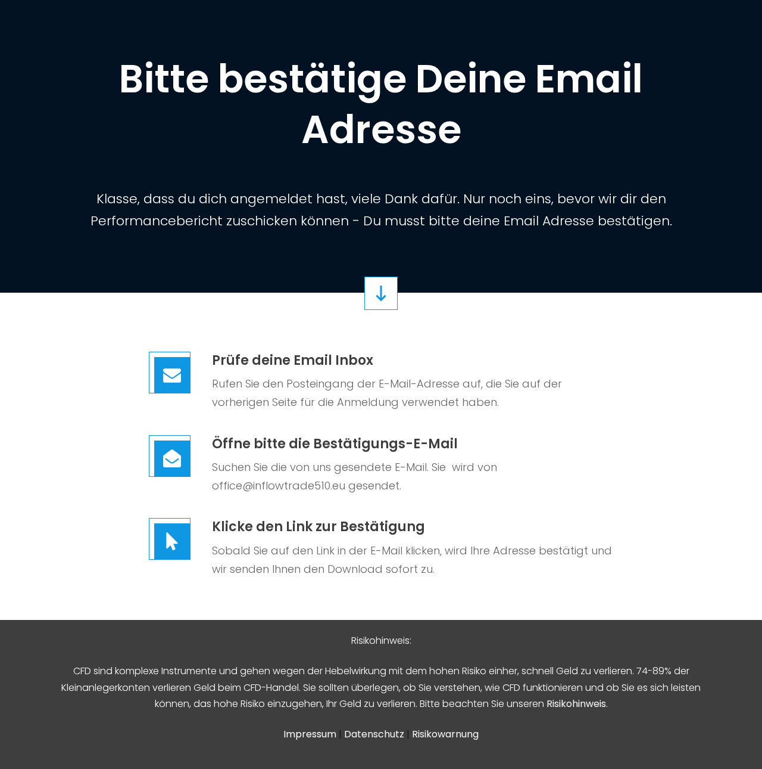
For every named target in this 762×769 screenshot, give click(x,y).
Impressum (311, 734)
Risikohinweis (576, 704)
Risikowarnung (445, 734)
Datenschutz (375, 734)
